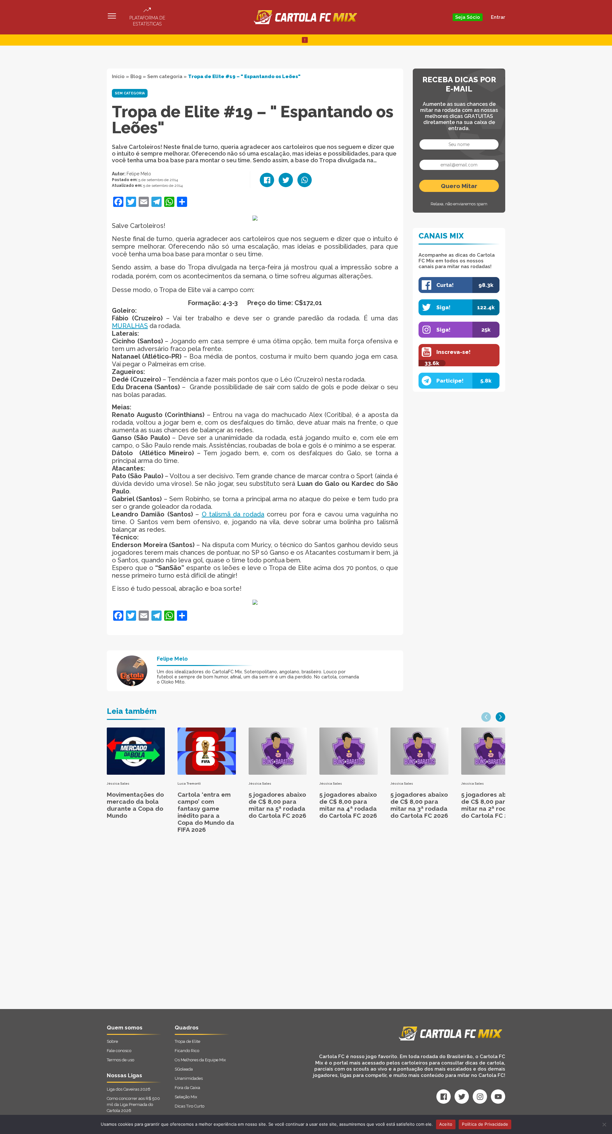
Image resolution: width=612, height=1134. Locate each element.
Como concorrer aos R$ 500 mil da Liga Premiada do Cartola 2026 (133, 1104)
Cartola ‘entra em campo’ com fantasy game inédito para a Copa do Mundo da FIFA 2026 (206, 812)
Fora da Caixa (187, 1087)
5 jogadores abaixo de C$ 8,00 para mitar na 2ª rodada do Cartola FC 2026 (490, 805)
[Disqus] (238, 928)
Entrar (498, 17)
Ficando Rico (187, 1050)
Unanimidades (189, 1078)
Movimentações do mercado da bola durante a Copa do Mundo (135, 805)
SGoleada (184, 1069)
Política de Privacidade (485, 1124)
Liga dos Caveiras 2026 (128, 1089)
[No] (604, 1124)
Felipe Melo (139, 173)
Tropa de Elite (187, 1041)
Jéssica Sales (118, 783)
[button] (486, 717)
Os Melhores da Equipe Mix (200, 1059)
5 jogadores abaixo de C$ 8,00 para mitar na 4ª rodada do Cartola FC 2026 (348, 805)
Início (118, 76)
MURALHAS (130, 326)
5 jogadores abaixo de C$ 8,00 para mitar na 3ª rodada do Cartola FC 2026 (419, 805)
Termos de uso (120, 1059)
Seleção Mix (186, 1096)
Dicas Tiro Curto (189, 1106)
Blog (136, 76)
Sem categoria (164, 76)
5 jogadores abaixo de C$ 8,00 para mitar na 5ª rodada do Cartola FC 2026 (277, 805)
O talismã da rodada (233, 514)
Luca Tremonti (189, 783)
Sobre (112, 1041)
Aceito (446, 1124)
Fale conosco (119, 1050)
